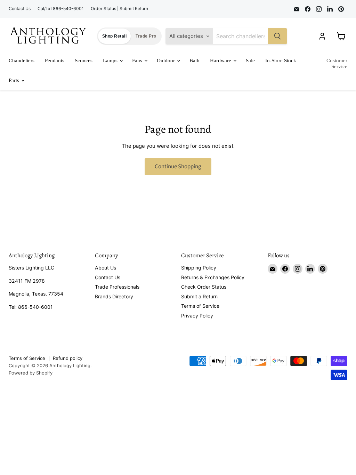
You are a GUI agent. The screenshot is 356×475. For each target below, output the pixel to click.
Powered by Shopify (30, 373)
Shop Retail (114, 36)
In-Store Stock (280, 60)
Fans (138, 60)
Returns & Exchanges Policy (212, 277)
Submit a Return (199, 296)
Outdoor (166, 60)
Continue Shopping (178, 166)
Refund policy (67, 358)
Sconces (83, 60)
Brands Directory (114, 296)
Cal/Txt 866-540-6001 (61, 8)
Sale (250, 60)
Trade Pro (146, 36)
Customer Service (336, 63)
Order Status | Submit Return (119, 8)
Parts (15, 80)
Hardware (221, 60)
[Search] (277, 36)
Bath (194, 60)
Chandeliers (21, 60)
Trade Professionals (117, 287)
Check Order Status (203, 287)
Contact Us (20, 8)
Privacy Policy (197, 316)
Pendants (54, 60)
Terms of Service (200, 306)
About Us (105, 268)
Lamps (111, 60)
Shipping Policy (198, 268)
